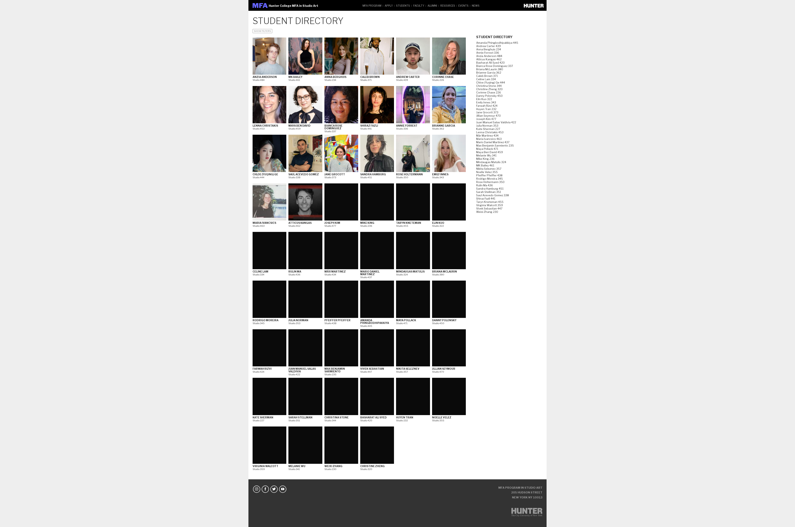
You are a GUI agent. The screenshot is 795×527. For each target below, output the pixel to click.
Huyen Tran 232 (486, 109)
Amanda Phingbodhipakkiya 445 (497, 42)
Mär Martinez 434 (487, 135)
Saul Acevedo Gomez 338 (492, 195)
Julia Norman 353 (487, 125)
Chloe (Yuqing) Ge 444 (490, 82)
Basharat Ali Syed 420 (490, 62)
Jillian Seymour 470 (488, 115)
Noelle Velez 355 (487, 172)
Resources (447, 5)
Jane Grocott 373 (487, 112)
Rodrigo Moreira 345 (489, 178)
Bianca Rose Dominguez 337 (494, 66)
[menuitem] (372, 5)
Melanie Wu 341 (486, 155)
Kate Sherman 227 (488, 129)
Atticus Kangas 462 (489, 59)
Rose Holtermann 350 (490, 182)
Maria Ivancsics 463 (489, 139)
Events (463, 5)
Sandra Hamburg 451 (490, 188)
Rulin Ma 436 (484, 185)
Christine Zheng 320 (489, 89)
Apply (389, 5)
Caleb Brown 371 (487, 76)
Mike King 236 (485, 158)
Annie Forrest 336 (487, 52)
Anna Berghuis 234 (488, 49)
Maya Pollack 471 (487, 148)
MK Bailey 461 (485, 165)
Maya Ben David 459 (489, 152)
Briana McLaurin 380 (489, 69)
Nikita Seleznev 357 (488, 168)
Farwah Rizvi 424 (486, 105)
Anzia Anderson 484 (489, 56)
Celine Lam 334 (486, 79)
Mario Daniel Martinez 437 (493, 142)
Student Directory (494, 37)
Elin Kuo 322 (484, 99)
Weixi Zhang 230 (487, 211)
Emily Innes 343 (486, 102)
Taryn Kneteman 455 (490, 202)
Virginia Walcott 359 (489, 205)
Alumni (432, 5)
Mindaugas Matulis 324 (491, 162)
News (475, 5)
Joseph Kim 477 (486, 119)
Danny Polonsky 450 (489, 95)
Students (403, 5)
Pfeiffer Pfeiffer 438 (489, 175)
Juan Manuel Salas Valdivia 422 (496, 122)
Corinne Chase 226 (488, 92)
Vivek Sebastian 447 (489, 208)
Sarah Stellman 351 (488, 192)
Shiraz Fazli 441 (485, 198)
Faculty (418, 5)
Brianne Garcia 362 (488, 72)
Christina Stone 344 (489, 85)
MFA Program (372, 5)
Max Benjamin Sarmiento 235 (495, 145)
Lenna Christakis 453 (490, 132)
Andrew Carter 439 (488, 46)
